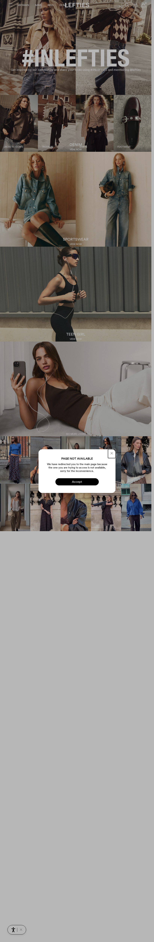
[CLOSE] (112, 453)
